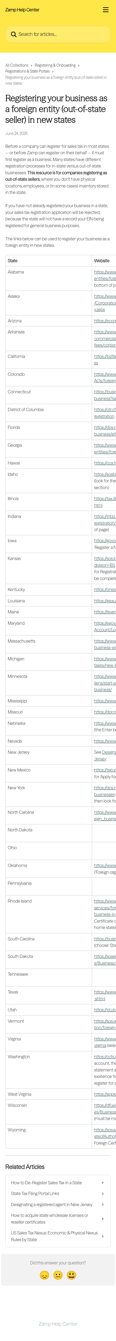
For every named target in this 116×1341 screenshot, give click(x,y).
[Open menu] (106, 9)
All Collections (16, 65)
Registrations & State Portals (27, 71)
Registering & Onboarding (55, 65)
